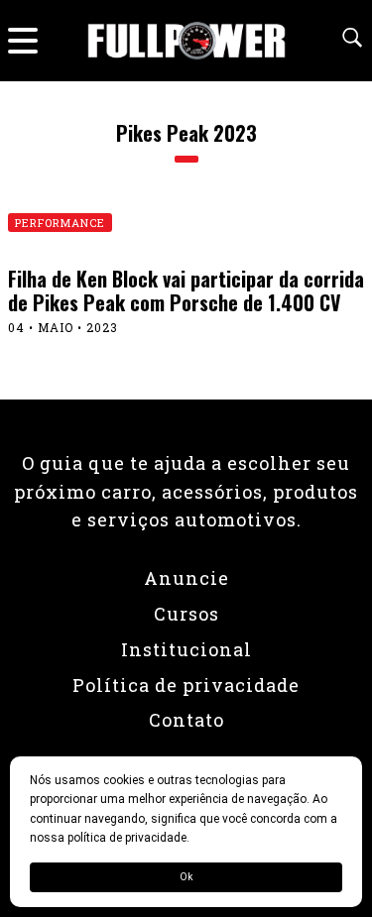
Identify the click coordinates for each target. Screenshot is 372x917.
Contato (186, 720)
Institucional (186, 649)
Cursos (186, 614)
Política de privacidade (186, 685)
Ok (186, 876)
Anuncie (186, 578)
